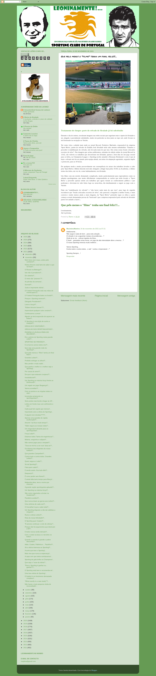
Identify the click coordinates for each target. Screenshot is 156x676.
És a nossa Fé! (29, 163)
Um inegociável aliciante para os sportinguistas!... (36, 429)
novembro (29, 257)
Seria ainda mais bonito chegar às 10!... (39, 401)
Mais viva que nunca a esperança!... (38, 553)
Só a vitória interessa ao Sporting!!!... (38, 547)
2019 (25, 624)
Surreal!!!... (29, 285)
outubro (28, 590)
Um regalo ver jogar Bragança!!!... (37, 385)
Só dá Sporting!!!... (31, 464)
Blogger (94, 670)
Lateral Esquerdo (30, 177)
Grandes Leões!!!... (32, 358)
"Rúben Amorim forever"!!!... (35, 307)
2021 (25, 252)
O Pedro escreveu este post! (32, 150)
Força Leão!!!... (30, 434)
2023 (25, 246)
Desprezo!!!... (29, 473)
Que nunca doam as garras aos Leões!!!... (40, 501)
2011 (25, 647)
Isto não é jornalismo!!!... (34, 273)
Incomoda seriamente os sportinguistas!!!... (34, 397)
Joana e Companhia (31, 148)
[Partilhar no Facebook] (92, 217)
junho (27, 602)
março (27, 611)
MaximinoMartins (73, 229)
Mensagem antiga (126, 296)
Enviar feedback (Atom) (78, 300)
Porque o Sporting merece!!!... (36, 298)
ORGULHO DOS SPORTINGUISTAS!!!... (39, 329)
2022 (25, 249)
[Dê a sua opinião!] (88, 217)
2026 (25, 237)
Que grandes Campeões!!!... (35, 453)
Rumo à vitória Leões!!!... (34, 515)
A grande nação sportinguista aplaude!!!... (40, 487)
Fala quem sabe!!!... (32, 467)
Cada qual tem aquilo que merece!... (38, 409)
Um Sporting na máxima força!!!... (37, 490)
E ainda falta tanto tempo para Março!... (39, 479)
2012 (25, 645)
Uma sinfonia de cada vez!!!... (35, 504)
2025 (25, 240)
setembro (29, 593)
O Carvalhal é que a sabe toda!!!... (37, 507)
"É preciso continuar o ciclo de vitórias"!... (40, 524)
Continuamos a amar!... (33, 313)
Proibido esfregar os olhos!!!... (35, 361)
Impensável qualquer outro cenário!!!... (39, 310)
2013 (25, 641)
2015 (25, 636)
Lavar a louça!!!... (31, 304)
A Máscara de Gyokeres (32, 170)
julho (27, 599)
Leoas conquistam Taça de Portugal (35, 172)
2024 (25, 243)
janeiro (28, 617)
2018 (25, 627)
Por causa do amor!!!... (33, 371)
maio (27, 605)
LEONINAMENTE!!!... (31, 192)
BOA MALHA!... (28, 194)
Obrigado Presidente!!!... (33, 301)
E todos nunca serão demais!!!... (36, 532)
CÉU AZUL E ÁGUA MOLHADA (34, 200)
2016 (25, 633)
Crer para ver (27, 165)
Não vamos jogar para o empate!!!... (38, 442)
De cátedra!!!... (30, 275)
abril (27, 608)
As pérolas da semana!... (34, 282)
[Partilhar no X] (90, 217)
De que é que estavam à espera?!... (38, 374)
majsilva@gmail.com (28, 661)
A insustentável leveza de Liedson (36, 110)
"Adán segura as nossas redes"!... (37, 426)
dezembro (29, 254)
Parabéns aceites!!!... (32, 498)
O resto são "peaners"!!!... (34, 278)
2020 (25, 620)
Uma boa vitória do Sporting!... (36, 573)
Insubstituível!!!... (31, 377)
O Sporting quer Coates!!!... (35, 521)
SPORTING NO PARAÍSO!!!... (35, 342)
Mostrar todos (52, 184)
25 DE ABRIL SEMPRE (31, 202)
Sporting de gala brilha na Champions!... (39, 559)
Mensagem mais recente (73, 296)
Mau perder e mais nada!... (34, 363)
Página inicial (101, 296)
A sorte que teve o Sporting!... (35, 550)
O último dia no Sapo (30, 135)
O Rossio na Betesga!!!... (34, 270)
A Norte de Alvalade (30, 117)
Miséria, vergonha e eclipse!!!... (36, 439)
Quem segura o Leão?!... (34, 461)
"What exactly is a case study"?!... (37, 581)
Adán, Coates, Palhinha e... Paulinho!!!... (39, 544)
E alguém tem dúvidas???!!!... (35, 415)
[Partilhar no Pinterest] (94, 217)
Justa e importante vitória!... (35, 287)
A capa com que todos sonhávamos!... (38, 556)
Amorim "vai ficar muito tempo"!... (37, 423)
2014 (25, 638)
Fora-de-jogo (28, 156)
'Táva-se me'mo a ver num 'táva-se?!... (39, 446)
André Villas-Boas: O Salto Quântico (35, 179)
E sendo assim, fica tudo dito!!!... (36, 470)
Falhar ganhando (28, 112)
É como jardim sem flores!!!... (35, 476)
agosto (28, 596)
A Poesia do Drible (30, 126)
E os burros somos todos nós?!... (37, 345)
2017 (25, 629)
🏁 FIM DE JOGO (29, 157)
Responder (70, 256)
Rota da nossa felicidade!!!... (35, 518)
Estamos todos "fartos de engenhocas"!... (40, 437)
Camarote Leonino (30, 134)
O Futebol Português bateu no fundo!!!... (39, 295)
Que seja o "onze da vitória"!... (36, 562)
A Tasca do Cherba (30, 141)
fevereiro (28, 614)
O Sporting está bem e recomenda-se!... (39, 570)
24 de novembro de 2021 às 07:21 (93, 229)
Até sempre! (27, 128)
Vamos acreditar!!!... (32, 388)
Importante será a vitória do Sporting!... (39, 412)
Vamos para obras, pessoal (32, 143)
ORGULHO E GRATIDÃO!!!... (35, 326)
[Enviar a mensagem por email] (86, 217)
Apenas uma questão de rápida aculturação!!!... (36, 419)
